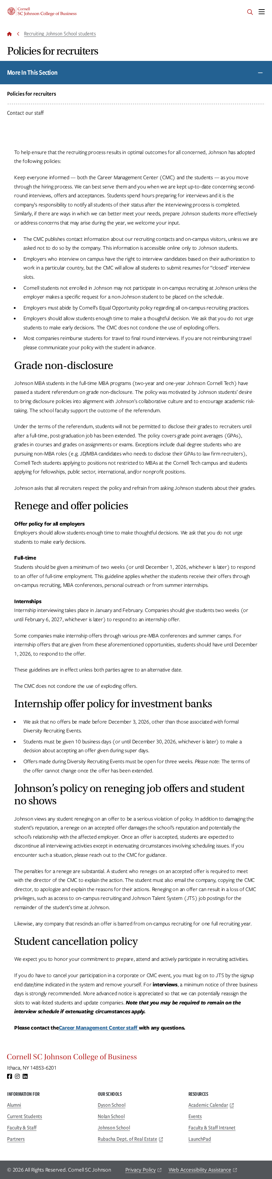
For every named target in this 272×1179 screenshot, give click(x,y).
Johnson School (114, 1128)
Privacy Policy (140, 1170)
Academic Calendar (208, 1105)
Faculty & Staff (21, 1128)
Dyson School (111, 1105)
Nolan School (111, 1116)
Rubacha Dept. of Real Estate (127, 1139)
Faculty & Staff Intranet (212, 1128)
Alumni (14, 1105)
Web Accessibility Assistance (200, 1170)
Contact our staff (25, 113)
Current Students (24, 1116)
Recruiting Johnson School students (60, 34)
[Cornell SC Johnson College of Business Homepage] (136, 1059)
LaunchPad (199, 1139)
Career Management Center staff (99, 1028)
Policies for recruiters (31, 94)
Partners (16, 1139)
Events (195, 1116)
